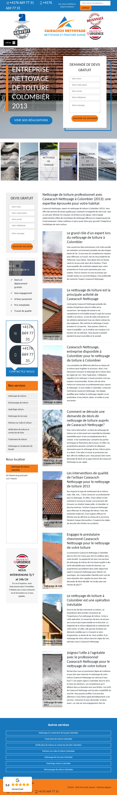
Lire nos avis (17, 789)
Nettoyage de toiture (17, 396)
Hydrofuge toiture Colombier (58, 763)
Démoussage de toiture (18, 403)
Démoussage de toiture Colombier (58, 770)
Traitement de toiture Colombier (58, 739)
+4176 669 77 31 (22, 3)
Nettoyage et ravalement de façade (20, 448)
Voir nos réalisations (31, 120)
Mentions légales (104, 787)
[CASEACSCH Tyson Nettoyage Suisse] (65, 26)
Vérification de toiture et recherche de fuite (18, 431)
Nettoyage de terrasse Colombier (58, 757)
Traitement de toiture (17, 439)
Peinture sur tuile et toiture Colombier (58, 751)
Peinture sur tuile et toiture (20, 423)
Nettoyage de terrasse (17, 416)
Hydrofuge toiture (16, 409)
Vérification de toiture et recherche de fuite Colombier (58, 745)
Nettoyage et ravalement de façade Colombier (58, 733)
